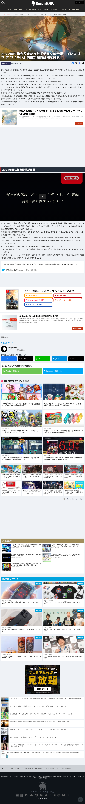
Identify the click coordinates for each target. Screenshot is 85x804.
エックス (24, 359)
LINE (39, 359)
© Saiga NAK (42, 798)
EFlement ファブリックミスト (75, 499)
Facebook (7, 359)
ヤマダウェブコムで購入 (35, 304)
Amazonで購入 (32, 295)
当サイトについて (16, 769)
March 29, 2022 (31, 270)
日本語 (78, 2)
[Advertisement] (42, 149)
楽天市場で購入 (61, 295)
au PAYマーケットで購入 (64, 300)
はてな (56, 359)
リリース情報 (31, 9)
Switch (11, 343)
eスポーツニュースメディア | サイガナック (42, 792)
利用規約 (39, 769)
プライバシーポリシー (51, 769)
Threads (74, 359)
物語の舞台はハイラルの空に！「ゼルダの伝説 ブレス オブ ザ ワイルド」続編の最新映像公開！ (42, 117)
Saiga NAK (42, 3)
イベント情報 (43, 9)
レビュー (63, 9)
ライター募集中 (66, 769)
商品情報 (54, 9)
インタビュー (74, 9)
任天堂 (4, 343)
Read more (77, 328)
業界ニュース (18, 9)
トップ (8, 9)
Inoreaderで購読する (54, 371)
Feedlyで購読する (12, 371)
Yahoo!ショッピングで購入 (36, 300)
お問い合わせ (29, 769)
